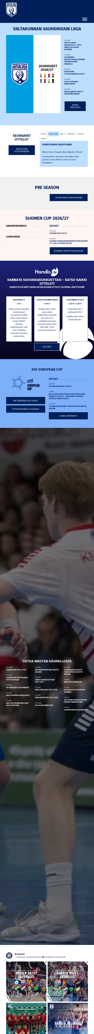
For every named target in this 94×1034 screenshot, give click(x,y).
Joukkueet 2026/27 (48, 68)
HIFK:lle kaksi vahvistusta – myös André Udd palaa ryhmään (72, 46)
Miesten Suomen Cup (73, 682)
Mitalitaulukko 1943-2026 (46, 690)
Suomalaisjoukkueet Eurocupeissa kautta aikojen (73, 672)
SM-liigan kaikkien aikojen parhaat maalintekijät (75, 701)
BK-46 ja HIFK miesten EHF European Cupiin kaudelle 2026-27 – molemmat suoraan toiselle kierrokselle (67, 396)
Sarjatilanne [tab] (53, 134)
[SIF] (49, 81)
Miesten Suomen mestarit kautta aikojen (17, 704)
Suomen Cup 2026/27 (58, 233)
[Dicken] (49, 75)
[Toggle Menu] (84, 19)
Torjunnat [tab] (71, 134)
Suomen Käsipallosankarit (76, 710)
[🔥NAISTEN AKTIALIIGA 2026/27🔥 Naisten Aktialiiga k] (26, 981)
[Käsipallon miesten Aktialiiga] (11, 9)
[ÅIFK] (53, 81)
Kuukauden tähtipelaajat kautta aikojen (17, 679)
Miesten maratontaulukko (18, 695)
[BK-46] (41, 75)
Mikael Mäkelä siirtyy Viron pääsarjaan (73, 93)
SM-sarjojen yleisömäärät (17, 688)
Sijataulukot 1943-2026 (16, 670)
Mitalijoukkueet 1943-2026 (46, 698)
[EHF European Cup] (25, 383)
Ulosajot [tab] (80, 134)
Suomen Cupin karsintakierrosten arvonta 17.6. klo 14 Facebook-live (68, 242)
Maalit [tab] (62, 134)
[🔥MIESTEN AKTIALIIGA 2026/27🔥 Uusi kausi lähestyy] (68, 981)
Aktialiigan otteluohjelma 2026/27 (74, 73)
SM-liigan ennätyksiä (44, 705)
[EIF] (53, 75)
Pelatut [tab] (44, 134)
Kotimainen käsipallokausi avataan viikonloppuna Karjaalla (74, 60)
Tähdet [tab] (43, 139)
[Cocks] (45, 75)
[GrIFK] (41, 81)
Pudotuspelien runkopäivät (71, 83)
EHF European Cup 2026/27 (60, 386)
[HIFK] (45, 81)
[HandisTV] (47, 272)
